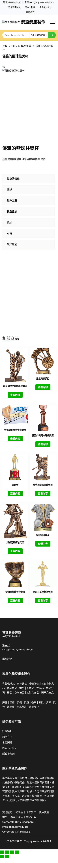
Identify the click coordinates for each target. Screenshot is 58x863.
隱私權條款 (8, 753)
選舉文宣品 (47, 692)
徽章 (33, 702)
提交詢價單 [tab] (13, 178)
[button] (3, 66)
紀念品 (30, 688)
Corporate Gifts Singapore (18, 821)
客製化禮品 (8, 683)
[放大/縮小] (2, 852)
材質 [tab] (9, 233)
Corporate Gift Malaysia (16, 831)
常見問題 (7, 742)
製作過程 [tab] (12, 244)
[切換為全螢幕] (7, 852)
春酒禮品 (12, 688)
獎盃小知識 (30, 7)
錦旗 (12, 702)
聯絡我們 (30, 12)
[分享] (12, 852)
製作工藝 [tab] (12, 200)
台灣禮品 (19, 692)
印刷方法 (7, 736)
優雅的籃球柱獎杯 (31, 159)
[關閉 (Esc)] (17, 852)
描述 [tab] (9, 189)
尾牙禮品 (22, 683)
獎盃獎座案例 (14, 7)
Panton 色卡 (9, 748)
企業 (31, 683)
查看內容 (15, 394)
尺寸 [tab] (9, 222)
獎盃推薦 (12, 159)
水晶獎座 (22, 706)
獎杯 (43, 159)
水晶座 (11, 706)
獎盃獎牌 (44, 812)
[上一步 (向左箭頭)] (2, 856)
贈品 (9, 692)
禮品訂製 (31, 817)
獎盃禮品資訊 (45, 7)
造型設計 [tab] (12, 211)
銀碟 (41, 702)
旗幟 (19, 702)
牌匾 (4, 702)
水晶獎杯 (34, 706)
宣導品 (40, 688)
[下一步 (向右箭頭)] (7, 856)
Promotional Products (15, 826)
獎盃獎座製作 (33, 22)
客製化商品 (33, 692)
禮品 (36, 683)
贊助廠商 (7, 812)
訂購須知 (7, 731)
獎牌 (26, 702)
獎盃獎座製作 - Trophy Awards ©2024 (29, 841)
